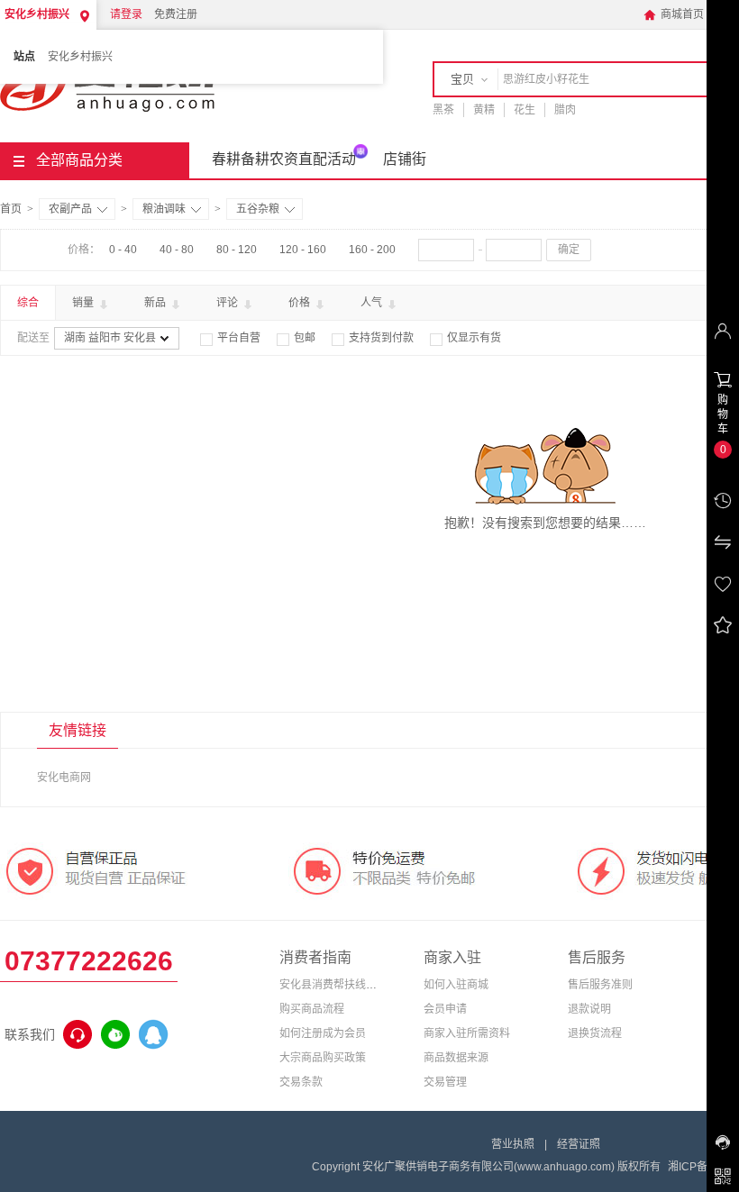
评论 (228, 302)
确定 (568, 249)
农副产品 (70, 209)
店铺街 (404, 159)
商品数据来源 (456, 1057)
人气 (372, 302)
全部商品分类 (79, 160)
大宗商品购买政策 (322, 1057)
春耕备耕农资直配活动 (284, 159)
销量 (84, 302)
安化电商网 (64, 777)
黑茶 (443, 110)
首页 (11, 209)
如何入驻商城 (456, 984)
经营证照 (578, 1144)
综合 (28, 302)
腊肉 (565, 110)
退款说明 (589, 1009)
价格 (300, 302)
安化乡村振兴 (80, 56)
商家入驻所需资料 (467, 1033)
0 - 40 (123, 249)
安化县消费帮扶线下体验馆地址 (355, 984)
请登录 (126, 14)
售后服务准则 (600, 984)
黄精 (484, 110)
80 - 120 (236, 249)
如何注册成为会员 (322, 1033)
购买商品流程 (311, 1009)
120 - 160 (302, 249)
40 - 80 (177, 249)
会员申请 (445, 1009)
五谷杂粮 (257, 209)
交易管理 (445, 1082)
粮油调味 (164, 209)
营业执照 (512, 1144)
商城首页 (673, 14)
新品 (156, 302)
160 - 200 (372, 249)
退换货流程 (595, 1033)
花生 (524, 110)
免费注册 (175, 14)
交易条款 (301, 1082)
